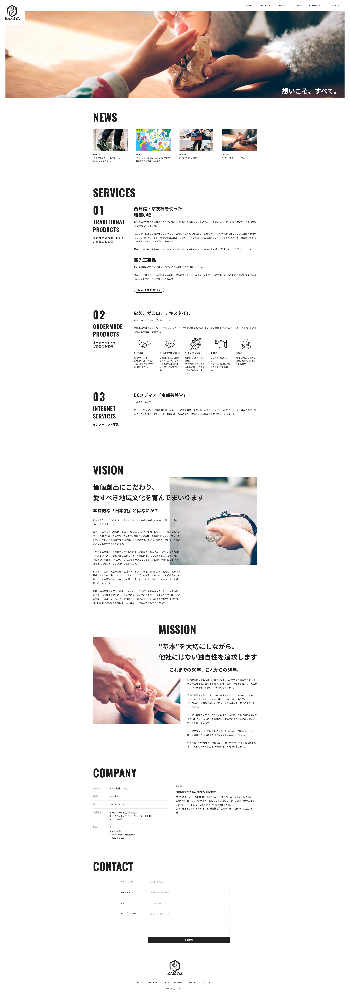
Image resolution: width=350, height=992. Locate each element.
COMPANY (314, 5)
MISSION (297, 5)
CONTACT (333, 5)
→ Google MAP (117, 837)
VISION (281, 5)
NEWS (249, 5)
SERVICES (265, 5)
